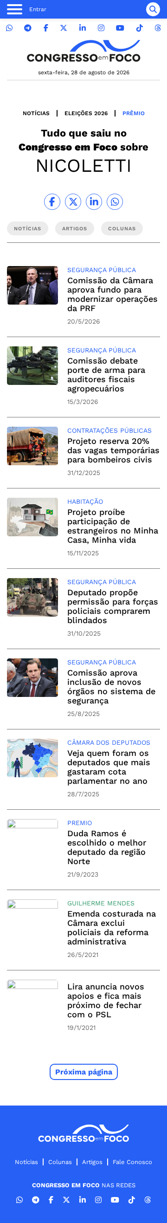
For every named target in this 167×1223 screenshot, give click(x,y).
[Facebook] (46, 28)
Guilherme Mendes (101, 903)
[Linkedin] (82, 28)
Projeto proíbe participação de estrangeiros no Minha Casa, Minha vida (112, 526)
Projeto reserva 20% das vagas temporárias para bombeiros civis (113, 450)
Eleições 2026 (86, 113)
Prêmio (133, 113)
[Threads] (157, 28)
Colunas (60, 1161)
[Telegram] (28, 28)
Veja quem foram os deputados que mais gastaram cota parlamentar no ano (108, 767)
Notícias (36, 113)
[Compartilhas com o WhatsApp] (115, 202)
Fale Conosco (132, 1161)
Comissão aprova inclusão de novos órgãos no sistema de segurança (111, 686)
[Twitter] (63, 28)
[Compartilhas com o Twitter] (73, 202)
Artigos (92, 1161)
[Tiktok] (139, 28)
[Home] (83, 50)
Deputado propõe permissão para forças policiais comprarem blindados (112, 606)
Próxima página (83, 1071)
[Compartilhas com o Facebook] (52, 202)
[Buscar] (153, 9)
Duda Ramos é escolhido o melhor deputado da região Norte (106, 847)
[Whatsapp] (9, 28)
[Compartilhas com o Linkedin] (94, 202)
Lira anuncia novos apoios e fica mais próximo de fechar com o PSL (105, 1000)
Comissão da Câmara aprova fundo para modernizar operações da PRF (112, 294)
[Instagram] (101, 28)
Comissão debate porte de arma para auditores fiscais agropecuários (106, 374)
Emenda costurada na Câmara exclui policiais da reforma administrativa (111, 927)
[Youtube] (120, 28)
